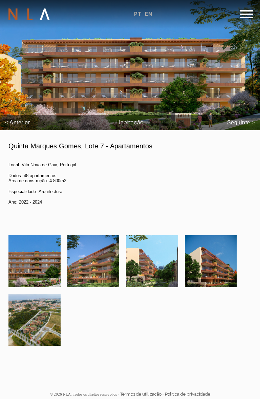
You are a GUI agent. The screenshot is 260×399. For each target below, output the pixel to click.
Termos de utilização (140, 394)
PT (138, 14)
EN (148, 14)
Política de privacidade (187, 394)
